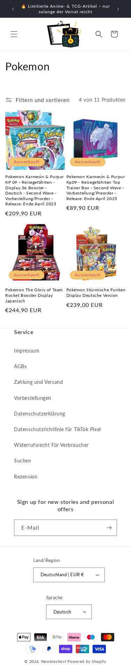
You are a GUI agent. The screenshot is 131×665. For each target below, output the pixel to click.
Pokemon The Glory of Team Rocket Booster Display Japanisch (34, 295)
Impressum (26, 351)
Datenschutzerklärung (39, 414)
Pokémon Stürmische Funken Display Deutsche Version (96, 292)
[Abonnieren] (109, 528)
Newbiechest (53, 661)
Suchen (22, 461)
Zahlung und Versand (38, 382)
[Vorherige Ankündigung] (13, 9)
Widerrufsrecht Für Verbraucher (51, 445)
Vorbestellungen (32, 398)
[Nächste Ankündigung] (118, 9)
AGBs (20, 366)
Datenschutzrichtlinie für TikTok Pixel (57, 429)
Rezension (25, 477)
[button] (14, 34)
